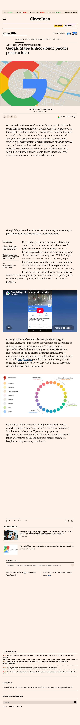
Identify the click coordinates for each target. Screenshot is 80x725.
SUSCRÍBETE (58, 26)
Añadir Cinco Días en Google (68, 117)
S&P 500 (18, 12)
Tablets (27, 39)
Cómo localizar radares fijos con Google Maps (9, 265)
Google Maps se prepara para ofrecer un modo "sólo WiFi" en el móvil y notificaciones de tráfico (46, 533)
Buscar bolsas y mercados (13, 696)
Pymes (59, 39)
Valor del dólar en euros (71, 12)
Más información (11, 575)
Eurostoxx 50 (51, 12)
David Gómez (23, 537)
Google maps (10, 565)
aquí (49, 575)
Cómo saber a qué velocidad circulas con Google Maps (10, 248)
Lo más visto (7, 683)
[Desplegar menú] (4, 19)
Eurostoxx (12, 706)
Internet (41, 565)
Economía (56, 565)
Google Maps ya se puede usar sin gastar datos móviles (11, 256)
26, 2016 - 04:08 (40, 111)
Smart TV (34, 39)
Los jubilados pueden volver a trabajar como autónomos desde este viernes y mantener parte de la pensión (38, 687)
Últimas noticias (9, 651)
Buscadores (26, 565)
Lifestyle (47, 39)
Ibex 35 (5, 12)
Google (18, 565)
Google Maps (25, 359)
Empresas (48, 565)
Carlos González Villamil (40, 109)
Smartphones (20, 39)
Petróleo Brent (34, 12)
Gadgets (40, 39)
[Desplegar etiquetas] (72, 565)
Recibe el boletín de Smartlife (18, 521)
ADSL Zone (71, 33)
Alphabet (34, 565)
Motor (54, 39)
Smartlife (10, 33)
